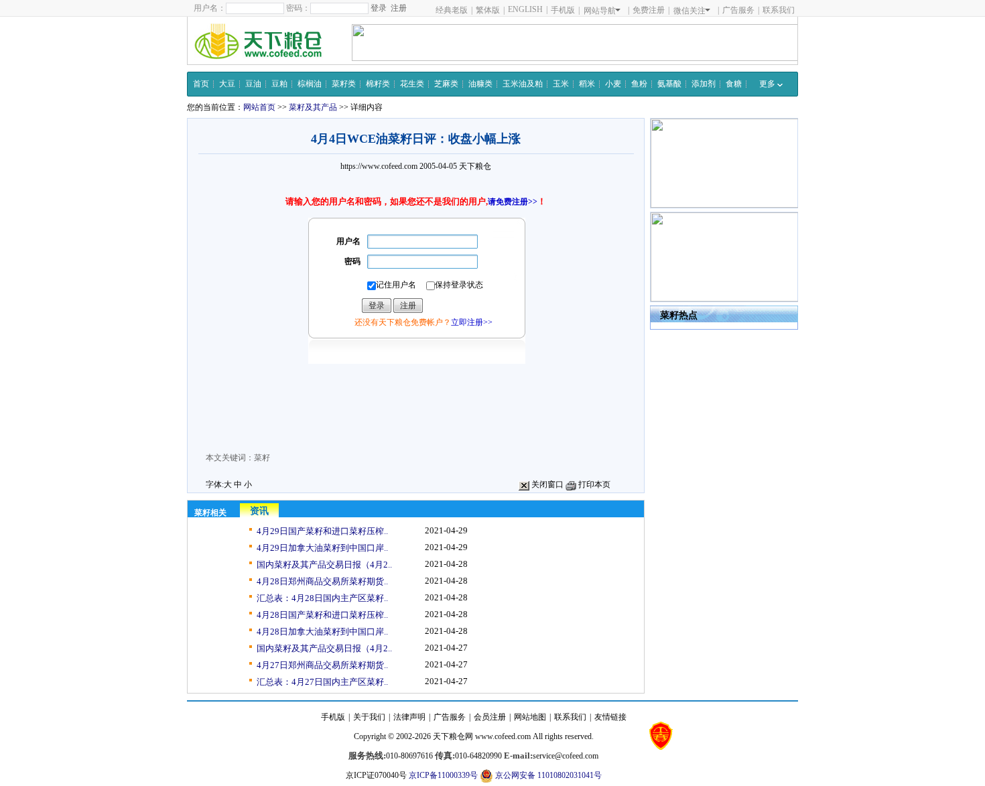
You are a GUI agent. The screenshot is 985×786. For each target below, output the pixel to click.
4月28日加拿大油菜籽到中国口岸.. (322, 632)
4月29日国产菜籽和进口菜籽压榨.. (322, 531)
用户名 (348, 241)
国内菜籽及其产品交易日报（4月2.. (324, 565)
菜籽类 (344, 83)
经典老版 (452, 10)
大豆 (227, 83)
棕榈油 (310, 83)
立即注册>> (471, 322)
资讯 (259, 511)
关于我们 (369, 717)
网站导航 (600, 10)
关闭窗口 (546, 484)
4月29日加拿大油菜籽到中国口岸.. (322, 548)
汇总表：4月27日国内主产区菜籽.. (322, 682)
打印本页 (593, 484)
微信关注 (689, 10)
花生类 (412, 83)
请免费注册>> (512, 201)
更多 (768, 83)
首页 (201, 83)
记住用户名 (396, 284)
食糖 (734, 83)
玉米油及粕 (523, 83)
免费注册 (649, 10)
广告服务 (738, 10)
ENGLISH (525, 9)
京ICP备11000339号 (443, 775)
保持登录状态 (459, 284)
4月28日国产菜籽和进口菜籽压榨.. (322, 615)
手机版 (563, 10)
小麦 (613, 83)
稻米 (587, 83)
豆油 (253, 83)
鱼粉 (639, 83)
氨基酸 (669, 83)
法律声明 (409, 717)
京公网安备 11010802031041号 (547, 775)
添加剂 (704, 83)
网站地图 (530, 717)
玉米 (561, 83)
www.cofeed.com (503, 736)
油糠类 (480, 83)
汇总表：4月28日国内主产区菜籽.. (322, 598)
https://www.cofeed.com (378, 166)
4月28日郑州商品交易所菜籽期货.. (322, 581)
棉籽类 (378, 83)
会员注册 (490, 717)
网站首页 (259, 107)
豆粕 (279, 83)
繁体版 (488, 10)
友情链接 (610, 717)
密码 (352, 261)
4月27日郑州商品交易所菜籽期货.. (322, 665)
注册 (399, 8)
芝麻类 (446, 83)
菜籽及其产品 (313, 107)
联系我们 (779, 10)
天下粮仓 (475, 166)
